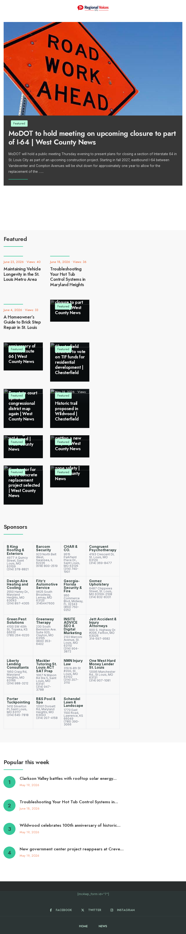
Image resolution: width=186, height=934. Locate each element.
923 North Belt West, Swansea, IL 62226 (46, 558)
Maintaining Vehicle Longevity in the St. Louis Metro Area (22, 274)
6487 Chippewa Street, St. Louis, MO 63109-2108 (100, 591)
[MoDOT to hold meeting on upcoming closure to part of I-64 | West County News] (93, 69)
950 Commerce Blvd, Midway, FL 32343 (73, 600)
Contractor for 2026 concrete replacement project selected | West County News (24, 483)
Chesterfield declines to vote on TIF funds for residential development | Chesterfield (70, 359)
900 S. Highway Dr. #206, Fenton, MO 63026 (102, 632)
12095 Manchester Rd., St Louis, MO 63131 (102, 674)
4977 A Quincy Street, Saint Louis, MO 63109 (17, 562)
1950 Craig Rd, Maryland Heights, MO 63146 (17, 676)
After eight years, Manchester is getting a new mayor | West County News (68, 436)
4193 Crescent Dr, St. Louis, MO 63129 (101, 557)
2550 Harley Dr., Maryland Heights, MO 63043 (18, 596)
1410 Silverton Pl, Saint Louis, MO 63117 (17, 709)
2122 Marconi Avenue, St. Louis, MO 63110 (73, 641)
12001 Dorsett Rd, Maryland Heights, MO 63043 (45, 710)
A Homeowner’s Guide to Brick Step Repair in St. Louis (22, 322)
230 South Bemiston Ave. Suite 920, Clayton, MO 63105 (46, 632)
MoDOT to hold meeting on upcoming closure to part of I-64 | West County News (92, 137)
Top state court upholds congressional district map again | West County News (22, 406)
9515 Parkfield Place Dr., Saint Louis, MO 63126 (72, 560)
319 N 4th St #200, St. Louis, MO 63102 (72, 672)
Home (83, 926)
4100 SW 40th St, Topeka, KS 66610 (17, 629)
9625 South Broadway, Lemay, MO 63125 (44, 596)
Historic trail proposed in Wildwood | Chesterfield (67, 411)
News (103, 926)
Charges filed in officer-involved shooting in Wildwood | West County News (23, 436)
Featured (63, 306)
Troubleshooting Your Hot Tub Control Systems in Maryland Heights (67, 277)
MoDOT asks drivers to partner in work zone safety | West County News (69, 465)
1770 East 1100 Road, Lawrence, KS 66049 (73, 714)
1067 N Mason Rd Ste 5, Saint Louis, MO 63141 (46, 679)
